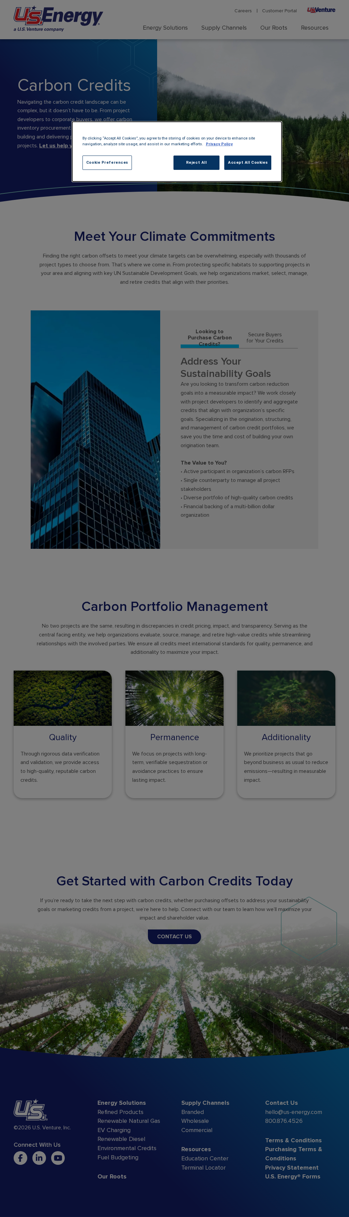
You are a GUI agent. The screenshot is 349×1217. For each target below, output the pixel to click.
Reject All (196, 162)
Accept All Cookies (248, 162)
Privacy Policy (219, 144)
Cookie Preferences (107, 162)
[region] (177, 151)
